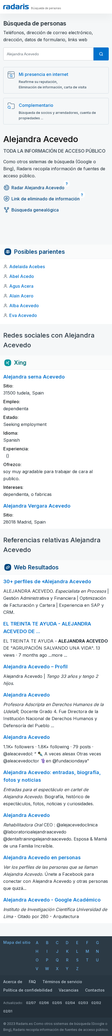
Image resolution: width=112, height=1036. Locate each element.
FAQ (32, 981)
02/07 (31, 1003)
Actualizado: (13, 1003)
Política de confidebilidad (27, 990)
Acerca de (12, 981)
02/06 (44, 1003)
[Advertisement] (56, 232)
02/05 (57, 1003)
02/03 (83, 1003)
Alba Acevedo (24, 305)
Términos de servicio (62, 981)
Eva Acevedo (23, 315)
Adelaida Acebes (27, 266)
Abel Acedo (21, 276)
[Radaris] (16, 6)
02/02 (96, 1003)
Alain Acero (21, 296)
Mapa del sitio (16, 942)
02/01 (7, 1011)
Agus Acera (21, 286)
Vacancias (69, 990)
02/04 (70, 1003)
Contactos (95, 990)
